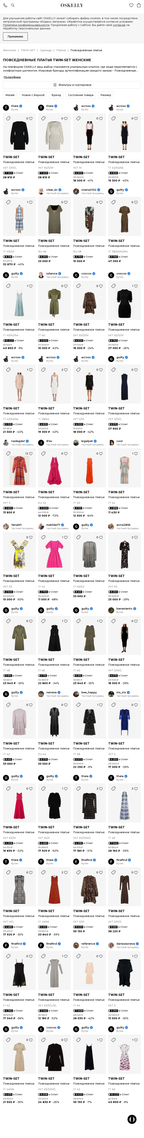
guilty (120, 189)
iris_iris (121, 692)
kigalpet (87, 441)
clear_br (52, 189)
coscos (86, 273)
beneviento (124, 608)
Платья (61, 50)
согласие (119, 25)
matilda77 (53, 525)
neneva (51, 692)
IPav (49, 441)
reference (88, 943)
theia (14, 106)
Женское (9, 50)
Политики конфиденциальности (26, 25)
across (86, 106)
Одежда (46, 50)
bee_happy (89, 692)
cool (119, 441)
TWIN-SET (28, 50)
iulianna (51, 273)
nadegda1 (18, 441)
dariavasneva (125, 943)
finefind (86, 860)
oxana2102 (88, 189)
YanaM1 (16, 525)
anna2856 (123, 525)
